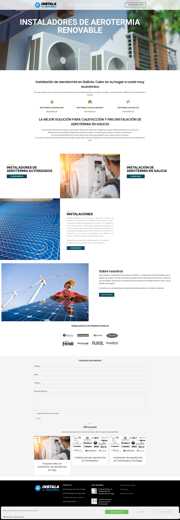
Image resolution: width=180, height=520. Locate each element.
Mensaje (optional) (40, 391)
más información (51, 111)
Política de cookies (7, 516)
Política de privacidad (51, 413)
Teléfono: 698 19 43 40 (135, 5)
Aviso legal (124, 489)
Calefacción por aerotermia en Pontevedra (90, 459)
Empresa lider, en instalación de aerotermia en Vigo (52, 466)
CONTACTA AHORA (106, 294)
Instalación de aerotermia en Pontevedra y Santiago (127, 459)
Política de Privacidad (18, 516)
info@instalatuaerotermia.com (74, 497)
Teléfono (37, 383)
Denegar (141, 512)
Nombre (37, 366)
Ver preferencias (165, 512)
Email (36, 374)
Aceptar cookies (116, 512)
